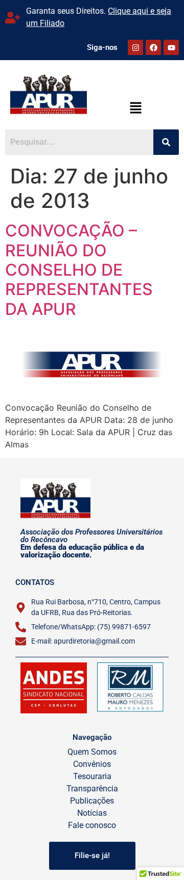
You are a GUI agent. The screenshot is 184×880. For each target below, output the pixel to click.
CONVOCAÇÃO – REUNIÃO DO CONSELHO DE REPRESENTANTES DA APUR (79, 270)
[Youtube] (171, 47)
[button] (135, 108)
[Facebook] (153, 47)
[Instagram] (135, 47)
